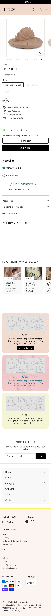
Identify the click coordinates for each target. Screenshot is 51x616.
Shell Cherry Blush (13, 84)
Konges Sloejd (8, 74)
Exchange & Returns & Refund (14, 541)
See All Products (9, 565)
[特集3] (25, 403)
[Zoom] (40, 52)
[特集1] (25, 323)
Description (8, 200)
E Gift (4, 561)
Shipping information (12, 206)
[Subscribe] (41, 456)
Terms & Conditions (32, 604)
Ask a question (9, 212)
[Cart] (40, 10)
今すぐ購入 (25, 148)
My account (7, 544)
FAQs (4, 534)
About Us (24, 602)
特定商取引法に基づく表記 (13, 607)
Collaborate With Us (11, 604)
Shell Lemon (34, 85)
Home (4, 64)
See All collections (9, 568)
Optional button (25, 348)
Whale (8, 92)
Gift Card (6, 558)
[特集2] (25, 365)
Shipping (16, 135)
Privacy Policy (34, 607)
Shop (4, 555)
